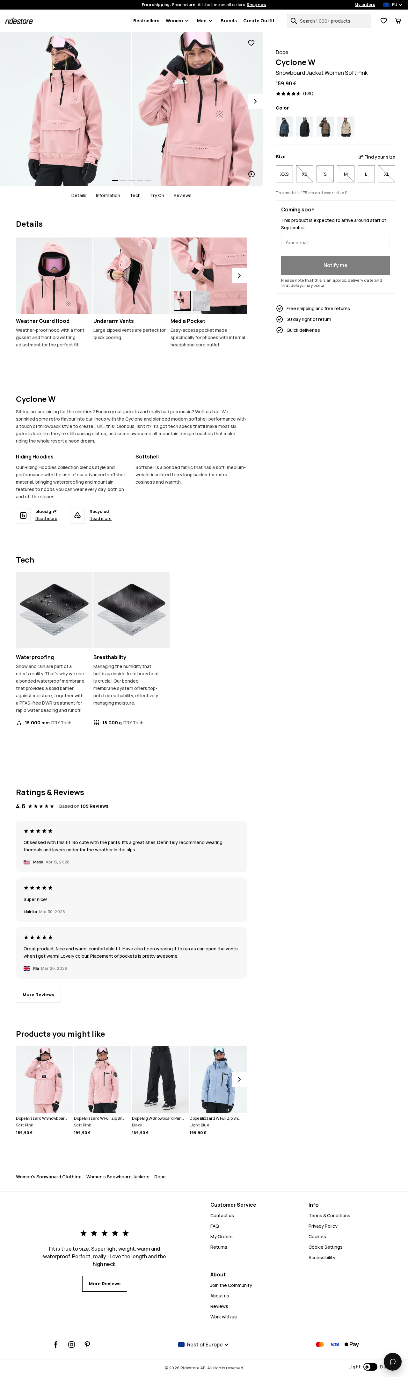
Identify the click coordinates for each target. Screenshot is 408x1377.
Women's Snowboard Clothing (49, 1177)
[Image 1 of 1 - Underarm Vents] (131, 276)
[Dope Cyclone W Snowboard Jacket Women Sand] (345, 127)
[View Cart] (398, 20)
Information (108, 196)
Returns (218, 1247)
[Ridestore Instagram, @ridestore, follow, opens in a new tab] (71, 1344)
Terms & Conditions (329, 1215)
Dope (160, 1177)
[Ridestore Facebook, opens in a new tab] (56, 1344)
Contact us (222, 1215)
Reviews (183, 196)
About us (219, 1296)
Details (78, 196)
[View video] (197, 109)
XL (386, 174)
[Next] (255, 101)
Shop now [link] (256, 4)
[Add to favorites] (251, 43)
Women (174, 21)
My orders (365, 4)
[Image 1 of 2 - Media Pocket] (209, 276)
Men (202, 21)
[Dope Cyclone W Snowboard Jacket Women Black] (304, 127)
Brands (229, 21)
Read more (46, 518)
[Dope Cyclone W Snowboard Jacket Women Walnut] (325, 127)
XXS (284, 174)
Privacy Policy (323, 1226)
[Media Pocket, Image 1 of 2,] (182, 301)
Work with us (223, 1317)
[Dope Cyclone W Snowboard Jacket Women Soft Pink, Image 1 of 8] (65, 109)
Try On (157, 196)
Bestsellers (146, 21)
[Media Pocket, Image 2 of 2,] (201, 301)
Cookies (317, 1236)
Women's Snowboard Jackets (117, 1177)
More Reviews (38, 994)
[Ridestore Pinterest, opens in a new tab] (87, 1344)
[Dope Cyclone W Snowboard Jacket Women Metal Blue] (284, 127)
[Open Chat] (393, 1362)
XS (305, 174)
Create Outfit (259, 21)
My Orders (221, 1236)
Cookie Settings (326, 1247)
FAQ (214, 1226)
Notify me (335, 265)
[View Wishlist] (383, 20)
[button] (369, 1367)
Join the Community (231, 1285)
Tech (135, 196)
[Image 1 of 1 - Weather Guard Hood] (54, 276)
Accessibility (322, 1257)
